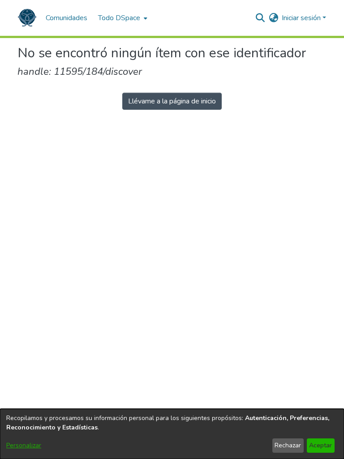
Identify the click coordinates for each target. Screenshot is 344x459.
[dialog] (172, 434)
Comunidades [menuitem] (66, 18)
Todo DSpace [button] (119, 18)
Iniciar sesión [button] (302, 18)
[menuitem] (121, 18)
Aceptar (320, 445)
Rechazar (288, 445)
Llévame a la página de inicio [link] (172, 101)
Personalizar (23, 445)
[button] (27, 18)
